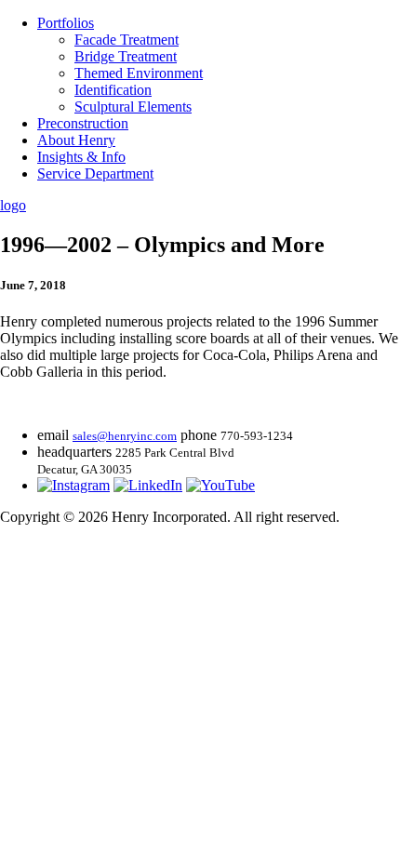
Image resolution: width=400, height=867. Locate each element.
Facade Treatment (126, 39)
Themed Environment (138, 73)
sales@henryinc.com (125, 436)
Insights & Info (81, 157)
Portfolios (65, 23)
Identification (113, 90)
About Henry (76, 140)
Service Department (95, 173)
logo (13, 205)
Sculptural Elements (133, 106)
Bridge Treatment (125, 56)
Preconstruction (82, 123)
